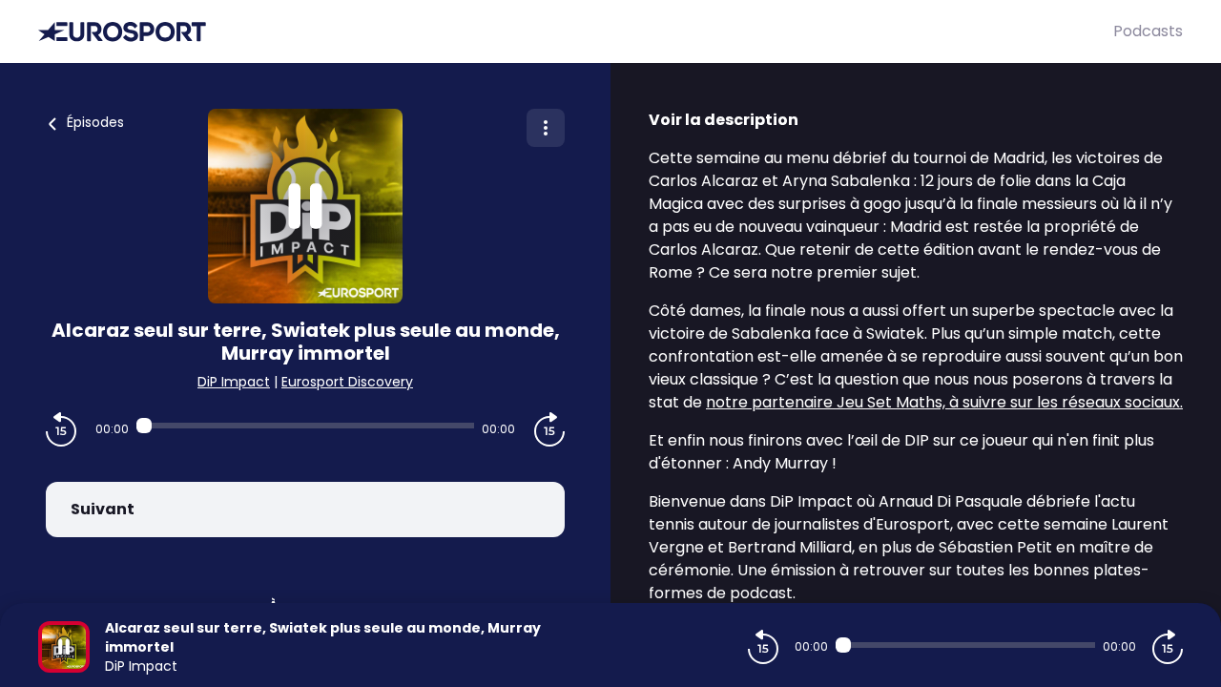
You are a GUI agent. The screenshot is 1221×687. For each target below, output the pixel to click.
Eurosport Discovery (347, 381)
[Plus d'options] (546, 128)
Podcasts (1148, 31)
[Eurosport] (575, 32)
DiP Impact (233, 381)
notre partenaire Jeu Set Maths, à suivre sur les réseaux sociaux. (944, 402)
